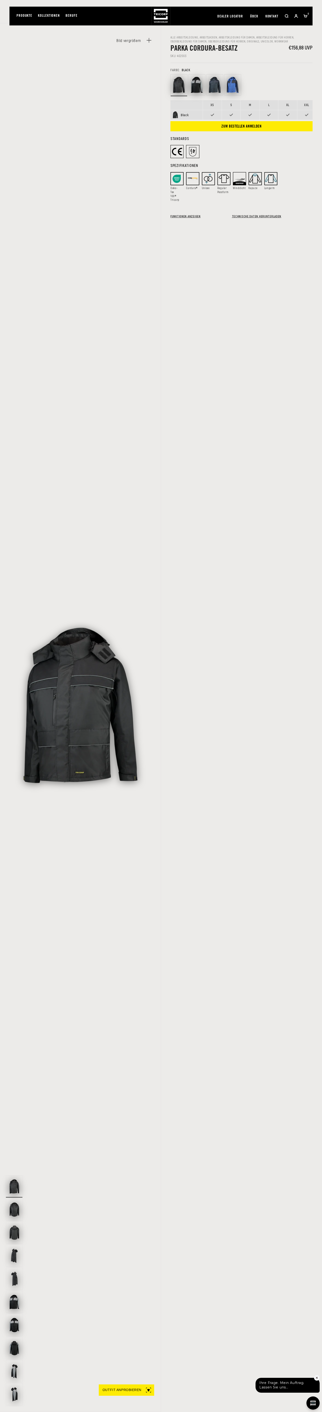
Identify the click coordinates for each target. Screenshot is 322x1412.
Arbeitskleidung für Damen (237, 37)
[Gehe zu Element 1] (14, 1186)
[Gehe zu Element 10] (14, 1394)
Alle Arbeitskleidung (184, 37)
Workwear (281, 41)
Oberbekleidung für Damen (188, 41)
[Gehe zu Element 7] (14, 1325)
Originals (253, 41)
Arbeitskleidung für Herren (274, 37)
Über (254, 16)
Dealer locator (230, 16)
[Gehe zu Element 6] (14, 1302)
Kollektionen (49, 16)
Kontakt (271, 16)
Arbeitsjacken (208, 37)
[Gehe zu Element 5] (14, 1279)
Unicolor (267, 41)
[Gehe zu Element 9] (14, 1371)
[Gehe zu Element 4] (14, 1256)
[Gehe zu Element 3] (14, 1233)
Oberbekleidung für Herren (227, 41)
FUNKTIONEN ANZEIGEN (185, 216)
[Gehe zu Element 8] (14, 1348)
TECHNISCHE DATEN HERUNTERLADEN (256, 216)
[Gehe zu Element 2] (14, 1209)
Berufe (71, 16)
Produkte (24, 16)
